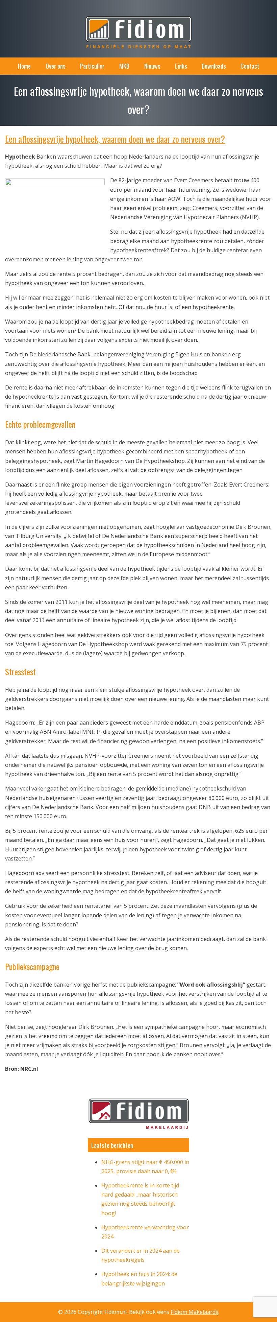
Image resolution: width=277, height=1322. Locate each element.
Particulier (92, 66)
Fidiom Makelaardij (194, 1312)
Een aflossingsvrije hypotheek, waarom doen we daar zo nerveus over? (115, 138)
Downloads (214, 66)
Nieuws (152, 66)
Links (181, 66)
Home (24, 66)
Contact (250, 66)
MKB (124, 66)
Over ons (55, 66)
